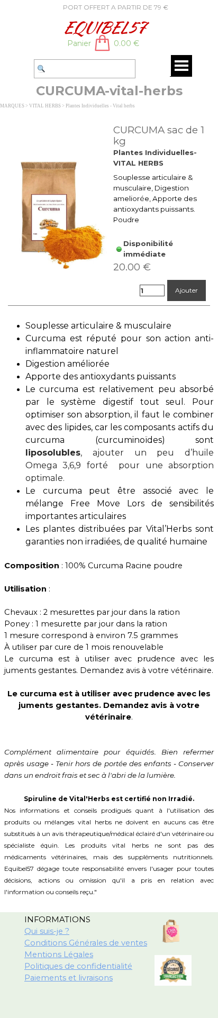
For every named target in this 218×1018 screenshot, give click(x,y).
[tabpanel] (103, 7)
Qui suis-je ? (46, 931)
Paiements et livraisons (68, 978)
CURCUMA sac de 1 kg (158, 135)
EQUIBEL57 (103, 27)
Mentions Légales (58, 954)
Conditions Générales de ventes (85, 943)
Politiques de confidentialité (78, 966)
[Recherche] (29, 68)
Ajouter (186, 290)
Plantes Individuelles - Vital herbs (100, 105)
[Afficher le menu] (181, 65)
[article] (109, 213)
